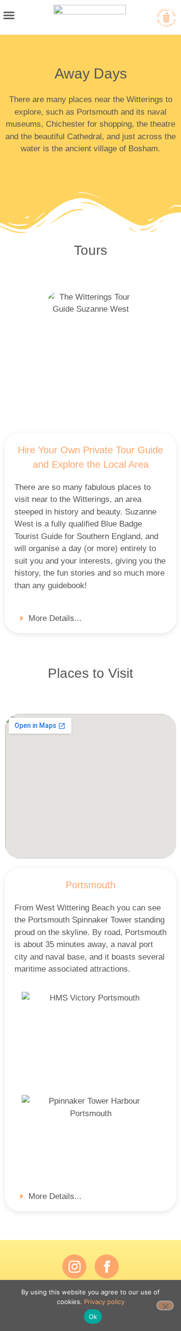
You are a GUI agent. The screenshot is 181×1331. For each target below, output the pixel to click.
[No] (165, 1305)
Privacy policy (104, 1301)
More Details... (55, 618)
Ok (93, 1316)
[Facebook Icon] (107, 1266)
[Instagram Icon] (74, 1266)
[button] (9, 15)
